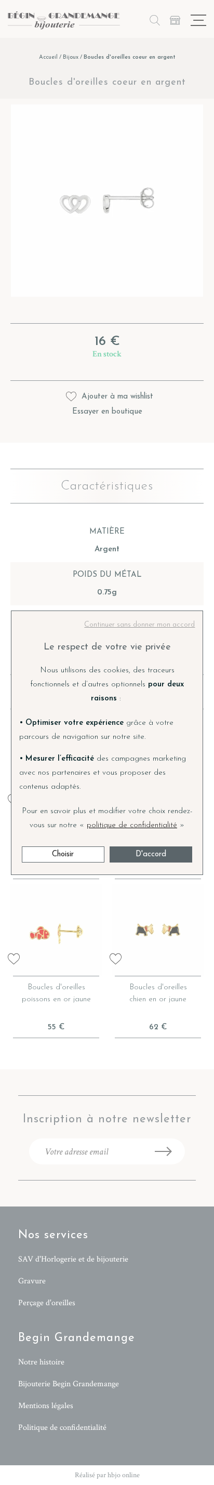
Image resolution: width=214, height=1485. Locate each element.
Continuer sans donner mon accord (139, 625)
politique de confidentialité (132, 825)
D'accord (151, 854)
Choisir (63, 854)
